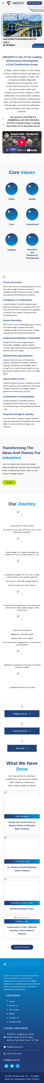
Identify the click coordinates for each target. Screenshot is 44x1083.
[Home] (7, 1001)
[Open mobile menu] (3, 3)
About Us (13, 1005)
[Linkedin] (6, 1066)
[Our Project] (7, 1010)
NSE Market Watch (34, 3)
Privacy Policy (15, 1022)
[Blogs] (7, 1014)
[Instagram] (17, 1066)
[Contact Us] (7, 1018)
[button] (2, 27)
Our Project (14, 1010)
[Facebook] (12, 1066)
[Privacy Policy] (7, 1022)
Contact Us (14, 1018)
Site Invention (33, 1079)
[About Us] (7, 1006)
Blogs (11, 1014)
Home (11, 1001)
